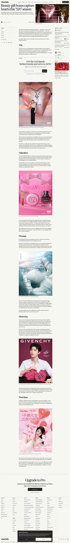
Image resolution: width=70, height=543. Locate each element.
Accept (43, 539)
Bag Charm (26, 501)
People (14, 529)
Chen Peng (37, 520)
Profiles (32, 2)
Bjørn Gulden (38, 514)
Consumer (14, 520)
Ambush (48, 516)
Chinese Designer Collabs (28, 505)
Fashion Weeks (26, 520)
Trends (29, 2)
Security (2, 509)
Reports (39, 2)
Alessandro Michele (39, 499)
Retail (65, 47)
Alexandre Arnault (39, 503)
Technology (15, 512)
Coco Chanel (38, 527)
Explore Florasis (57, 49)
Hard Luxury (15, 503)
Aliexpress (49, 512)
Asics (48, 525)
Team (2, 510)
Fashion (14, 501)
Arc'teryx (48, 523)
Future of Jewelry (27, 523)
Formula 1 (25, 521)
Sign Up (44, 70)
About (2, 501)
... (68, 34)
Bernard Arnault (38, 510)
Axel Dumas (38, 505)
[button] (61, 2)
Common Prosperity (27, 512)
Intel (26, 2)
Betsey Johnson (38, 512)
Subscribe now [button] (35, 489)
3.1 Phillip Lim (49, 499)
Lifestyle (14, 505)
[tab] (61, 28)
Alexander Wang (50, 509)
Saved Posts (61, 503)
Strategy (67, 43)
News (13, 527)
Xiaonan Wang (57, 34)
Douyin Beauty (26, 516)
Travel (14, 514)
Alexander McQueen (39, 501)
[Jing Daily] (5, 2)
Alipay (48, 514)
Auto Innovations (27, 499)
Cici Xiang (37, 525)
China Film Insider (4, 516)
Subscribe (60, 507)
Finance (14, 521)
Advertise (2, 503)
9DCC (48, 501)
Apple (48, 521)
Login (38, 492)
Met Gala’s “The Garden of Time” (39, 388)
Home (2, 499)
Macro (14, 507)
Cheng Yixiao (38, 523)
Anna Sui (48, 518)
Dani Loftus (38, 529)
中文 (2, 518)
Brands (36, 2)
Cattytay (37, 516)
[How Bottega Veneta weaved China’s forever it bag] (62, 66)
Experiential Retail (27, 518)
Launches (32, 22)
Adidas (48, 503)
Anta (48, 520)
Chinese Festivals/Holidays (29, 507)
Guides (14, 523)
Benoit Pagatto (38, 509)
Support (60, 505)
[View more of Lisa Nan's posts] (1, 22)
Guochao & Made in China (28, 527)
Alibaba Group (49, 510)
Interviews (26, 529)
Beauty (30, 22)
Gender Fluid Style (27, 525)
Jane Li (56, 47)
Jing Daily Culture (4, 514)
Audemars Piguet (50, 527)
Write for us (3, 512)
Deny (27, 539)
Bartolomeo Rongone (39, 507)
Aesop (48, 505)
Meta (13, 509)
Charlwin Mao (38, 518)
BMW (48, 529)
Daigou (25, 514)
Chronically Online (27, 509)
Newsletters (46, 2)
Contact (2, 505)
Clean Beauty (26, 510)
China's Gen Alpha (27, 503)
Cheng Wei (37, 521)
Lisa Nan (4, 22)
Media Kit (2, 507)
